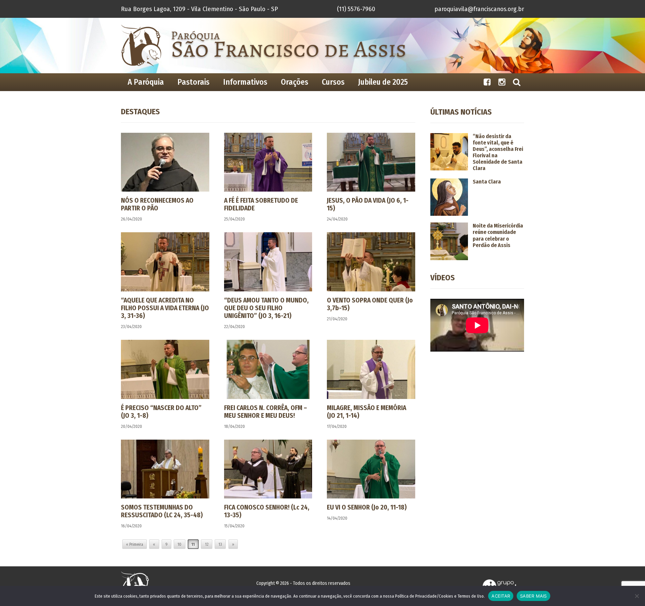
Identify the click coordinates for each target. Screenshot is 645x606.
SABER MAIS (533, 596)
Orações (294, 82)
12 (207, 544)
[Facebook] (487, 82)
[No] (636, 596)
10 (179, 544)
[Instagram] (501, 82)
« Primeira (134, 544)
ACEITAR (500, 596)
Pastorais (193, 82)
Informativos (245, 82)
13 (220, 544)
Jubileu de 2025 (383, 82)
